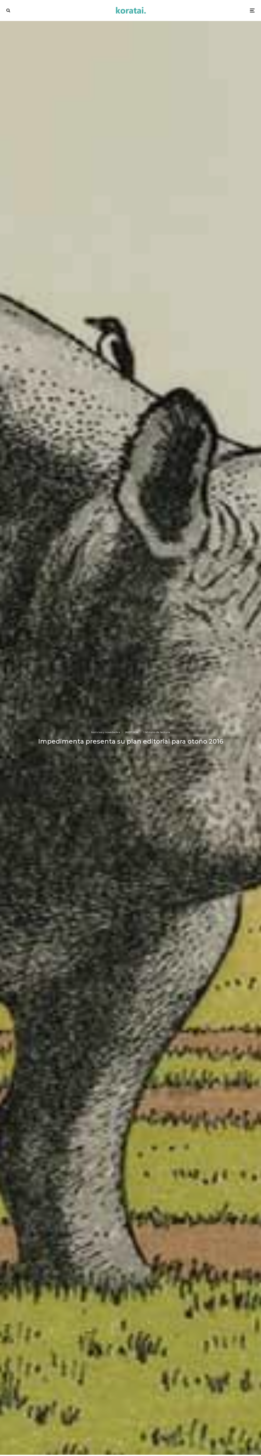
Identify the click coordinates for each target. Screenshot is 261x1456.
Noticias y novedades (105, 732)
